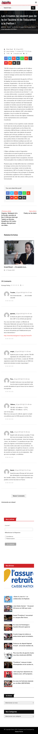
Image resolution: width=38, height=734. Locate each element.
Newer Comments (19, 496)
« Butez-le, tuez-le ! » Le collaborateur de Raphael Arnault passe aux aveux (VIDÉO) (23, 598)
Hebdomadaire (10, 538)
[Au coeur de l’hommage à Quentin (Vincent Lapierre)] (8, 627)
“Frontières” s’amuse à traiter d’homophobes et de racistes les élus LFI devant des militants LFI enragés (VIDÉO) (23, 664)
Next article (32, 211)
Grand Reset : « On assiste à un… (15, 267)
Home (4, 27)
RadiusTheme (19, 731)
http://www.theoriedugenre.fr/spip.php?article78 (17, 335)
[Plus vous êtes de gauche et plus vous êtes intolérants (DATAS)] (8, 655)
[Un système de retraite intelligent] (18, 578)
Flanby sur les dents (30, 213)
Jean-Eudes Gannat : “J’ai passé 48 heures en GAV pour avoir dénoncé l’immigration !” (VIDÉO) (23, 607)
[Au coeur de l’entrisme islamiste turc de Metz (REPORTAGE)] (8, 683)
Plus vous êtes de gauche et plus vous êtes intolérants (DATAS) (23, 654)
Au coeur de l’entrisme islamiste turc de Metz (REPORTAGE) (23, 682)
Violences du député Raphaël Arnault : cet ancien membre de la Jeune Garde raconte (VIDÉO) (23, 645)
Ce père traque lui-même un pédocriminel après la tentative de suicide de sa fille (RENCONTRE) (23, 635)
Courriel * (7, 525)
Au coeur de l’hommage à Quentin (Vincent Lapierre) (21, 626)
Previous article (6, 211)
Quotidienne (9, 536)
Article (9, 27)
